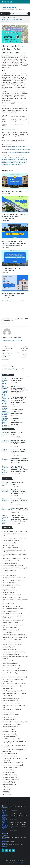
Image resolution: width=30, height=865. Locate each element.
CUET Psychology (8, 575)
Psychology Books (8, 717)
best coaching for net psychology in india (15, 554)
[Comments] (9, 478)
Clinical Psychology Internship (12, 565)
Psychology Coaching (22, 64)
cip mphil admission (9, 563)
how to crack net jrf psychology (12, 620)
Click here (5, 129)
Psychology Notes (8, 731)
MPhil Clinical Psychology (10, 668)
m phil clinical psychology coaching (13, 637)
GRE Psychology (7, 604)
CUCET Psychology (8, 570)
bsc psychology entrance (10, 560)
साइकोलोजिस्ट (6, 794)
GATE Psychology (8, 592)
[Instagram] (5, 2)
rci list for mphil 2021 (9, 756)
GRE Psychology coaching (10, 606)
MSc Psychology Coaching (10, 686)
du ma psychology (8, 587)
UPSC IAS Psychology (9, 777)
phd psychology (10, 164)
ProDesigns (19, 862)
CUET (4, 573)
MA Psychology (7, 647)
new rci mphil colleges (9, 700)
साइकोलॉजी (5, 791)
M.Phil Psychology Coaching (11, 642)
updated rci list (7, 770)
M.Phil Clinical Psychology (10, 639)
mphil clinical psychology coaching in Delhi (15, 673)
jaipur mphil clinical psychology (12, 625)
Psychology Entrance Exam (10, 65)
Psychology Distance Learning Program (14, 721)
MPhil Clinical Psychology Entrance (13, 677)
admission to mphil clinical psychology (14, 534)
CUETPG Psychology (9, 582)
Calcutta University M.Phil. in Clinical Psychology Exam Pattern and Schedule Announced (8, 353)
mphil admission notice (10, 665)
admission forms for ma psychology (13, 531)
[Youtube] (8, 2)
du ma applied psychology (10, 585)
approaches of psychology (10, 540)
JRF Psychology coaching (10, 630)
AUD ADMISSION (19, 159)
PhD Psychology (18, 62)
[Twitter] (11, 2)
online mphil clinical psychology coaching (15, 705)
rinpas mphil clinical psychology (12, 765)
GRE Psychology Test (9, 611)
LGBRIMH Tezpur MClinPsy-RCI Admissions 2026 (13, 269)
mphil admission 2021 (9, 663)
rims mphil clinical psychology (12, 762)
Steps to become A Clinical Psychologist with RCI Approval (18, 442)
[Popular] (3, 478)
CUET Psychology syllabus (10, 580)
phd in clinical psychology (10, 709)
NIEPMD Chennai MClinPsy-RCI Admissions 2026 (13, 294)
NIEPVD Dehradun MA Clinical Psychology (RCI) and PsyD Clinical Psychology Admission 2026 (14, 243)
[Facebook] (3, 2)
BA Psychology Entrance (10, 547)
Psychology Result (8, 734)
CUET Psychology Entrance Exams (13, 577)
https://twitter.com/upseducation (16, 155)
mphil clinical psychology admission (13, 670)
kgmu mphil (6, 632)
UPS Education (9, 7)
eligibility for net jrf (9, 590)
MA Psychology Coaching (10, 654)
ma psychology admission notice (12, 651)
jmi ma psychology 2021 (10, 627)
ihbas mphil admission (9, 622)
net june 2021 (7, 695)
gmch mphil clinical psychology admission (15, 599)
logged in (11, 369)
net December (7, 688)
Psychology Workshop (9, 736)
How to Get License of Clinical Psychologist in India (19, 451)
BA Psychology (7, 545)
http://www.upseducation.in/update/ (15, 146)
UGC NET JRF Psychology (10, 767)
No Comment (7, 67)
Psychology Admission (8, 64)
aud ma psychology (8, 542)
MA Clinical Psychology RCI (11, 644)
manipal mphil (7, 660)
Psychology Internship (9, 726)
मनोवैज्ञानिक (5, 789)
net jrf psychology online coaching (13, 693)
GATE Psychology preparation (11, 597)
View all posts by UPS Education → (13, 340)
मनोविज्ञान (5, 787)
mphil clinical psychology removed (13, 683)
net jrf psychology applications (12, 691)
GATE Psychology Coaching (11, 595)
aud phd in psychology (13, 161)
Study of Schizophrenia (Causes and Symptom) (19, 459)
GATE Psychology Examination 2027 (14, 191)
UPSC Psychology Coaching (11, 779)
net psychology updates (10, 698)
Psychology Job (7, 729)
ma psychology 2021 (9, 649)
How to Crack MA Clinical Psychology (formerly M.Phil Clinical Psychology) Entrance (19, 468)
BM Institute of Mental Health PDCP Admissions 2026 (15, 319)
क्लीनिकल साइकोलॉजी (7, 782)
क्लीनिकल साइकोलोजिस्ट (8, 784)
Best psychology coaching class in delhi (14, 558)
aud (12, 159)
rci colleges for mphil (9, 753)
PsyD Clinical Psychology (10, 739)
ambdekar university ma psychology (13, 538)
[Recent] (6, 478)
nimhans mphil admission (10, 703)
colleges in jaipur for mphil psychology (14, 568)
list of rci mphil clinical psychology (13, 634)
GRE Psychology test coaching (11, 613)
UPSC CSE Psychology (9, 774)
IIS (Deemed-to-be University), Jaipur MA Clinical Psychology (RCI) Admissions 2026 (15, 216)
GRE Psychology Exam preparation (13, 608)
